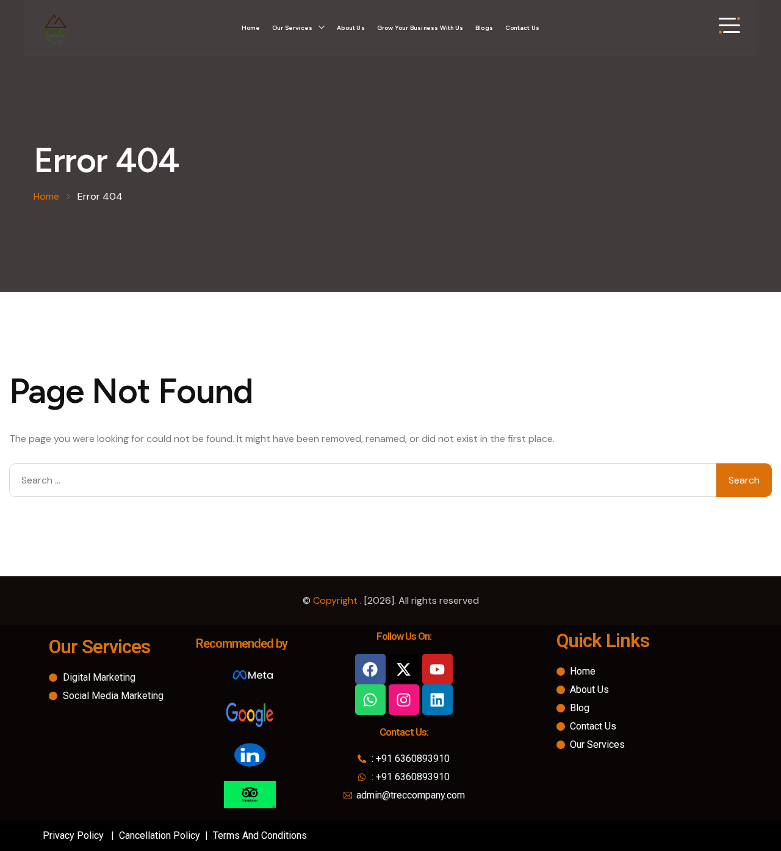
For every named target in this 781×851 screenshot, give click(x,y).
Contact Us (522, 28)
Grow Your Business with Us (420, 28)
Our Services (292, 28)
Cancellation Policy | (165, 835)
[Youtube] (437, 669)
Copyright (336, 600)
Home (251, 28)
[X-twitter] (404, 669)
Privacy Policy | (80, 835)
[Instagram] (404, 699)
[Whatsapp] (370, 699)
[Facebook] (370, 669)
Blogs (484, 28)
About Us (351, 28)
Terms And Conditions (260, 835)
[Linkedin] (437, 699)
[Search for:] (362, 480)
